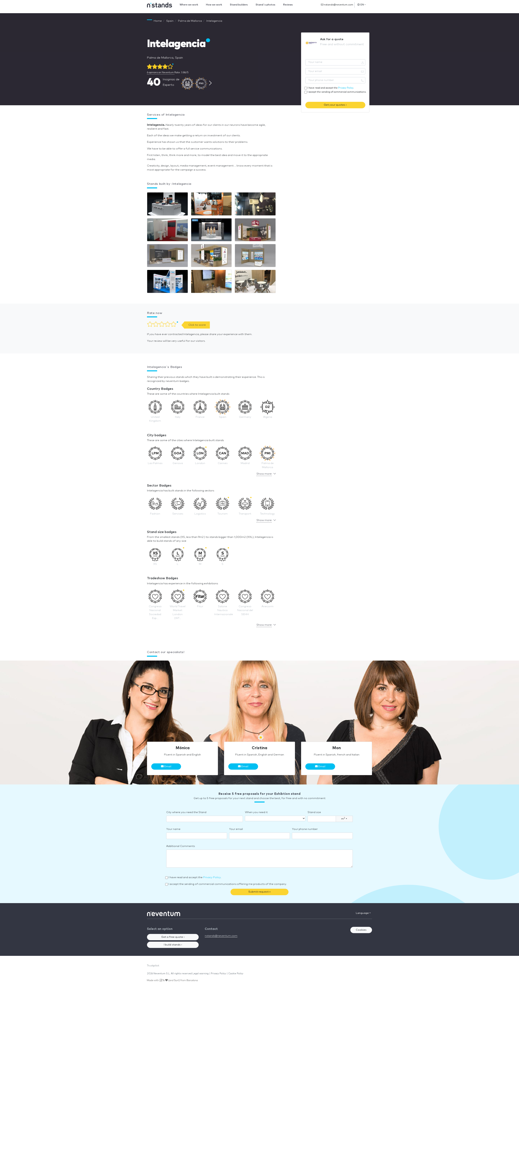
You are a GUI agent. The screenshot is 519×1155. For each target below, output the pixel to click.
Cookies (361, 930)
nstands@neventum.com (338, 5)
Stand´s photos (265, 5)
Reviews (288, 5)
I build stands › (173, 944)
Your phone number (305, 829)
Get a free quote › (172, 937)
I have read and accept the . (331, 88)
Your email (236, 829)
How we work (214, 5)
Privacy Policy (345, 88)
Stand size (314, 812)
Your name (173, 829)
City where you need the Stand (186, 812)
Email (167, 766)
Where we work (189, 5)
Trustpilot (153, 965)
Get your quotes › (335, 105)
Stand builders (239, 5)
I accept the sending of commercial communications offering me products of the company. (227, 884)
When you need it (256, 812)
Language (362, 913)
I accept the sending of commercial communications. (337, 92)
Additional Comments (180, 846)
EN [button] (362, 5)
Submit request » (259, 892)
